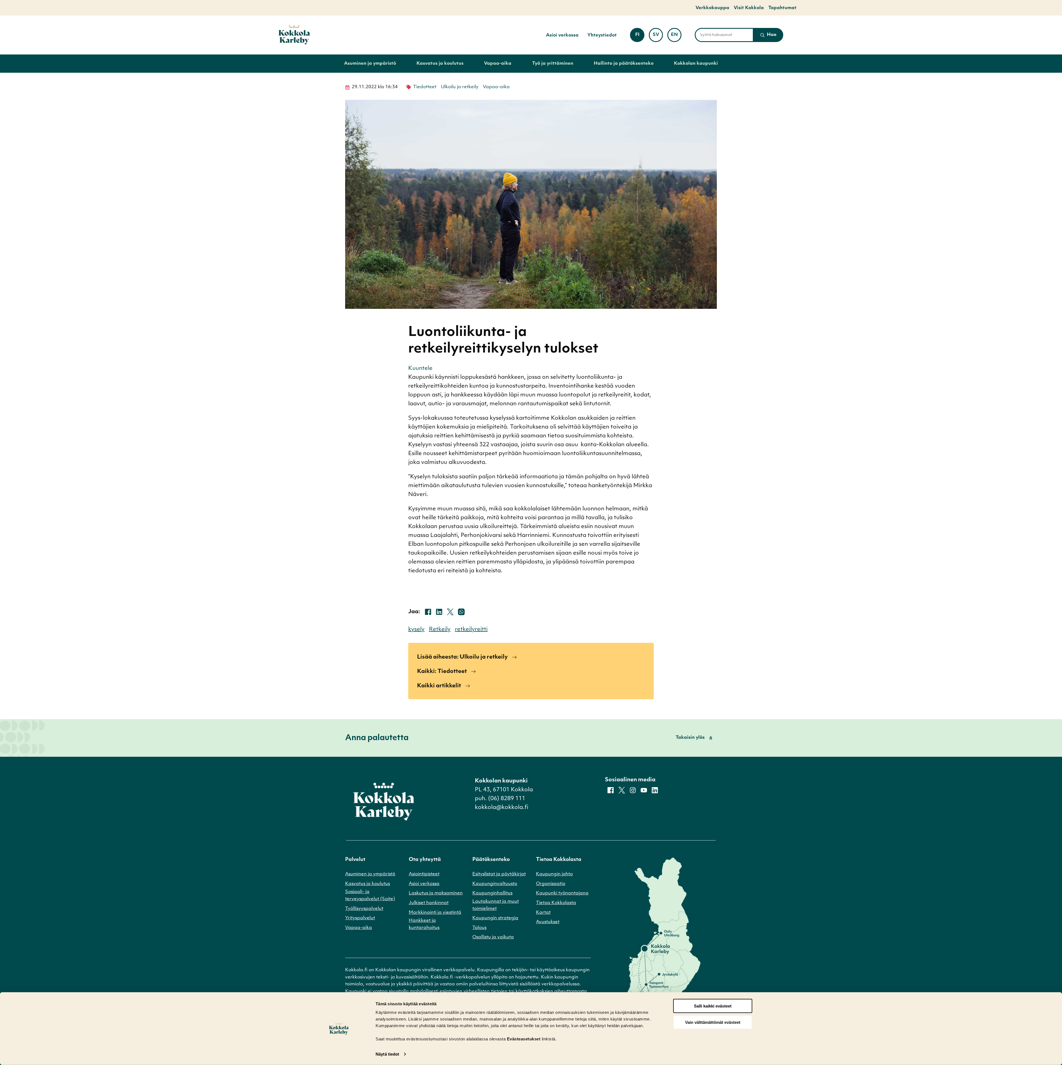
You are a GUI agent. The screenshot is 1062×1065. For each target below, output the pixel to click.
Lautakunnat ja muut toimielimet (495, 905)
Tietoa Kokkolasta (556, 903)
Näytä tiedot (387, 1054)
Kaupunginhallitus (492, 893)
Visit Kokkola (749, 8)
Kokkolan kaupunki (696, 63)
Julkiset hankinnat (429, 903)
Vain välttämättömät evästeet (712, 1022)
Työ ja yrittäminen (552, 63)
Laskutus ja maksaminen (436, 893)
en (676, 37)
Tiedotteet (424, 87)
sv (658, 37)
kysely (416, 629)
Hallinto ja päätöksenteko (624, 63)
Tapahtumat (782, 8)
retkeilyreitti (471, 629)
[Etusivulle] (294, 35)
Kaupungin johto (554, 874)
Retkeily (440, 629)
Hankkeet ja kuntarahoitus (424, 924)
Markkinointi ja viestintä (435, 912)
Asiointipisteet (424, 874)
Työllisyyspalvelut (364, 909)
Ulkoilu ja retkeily (459, 87)
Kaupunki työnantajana (562, 893)
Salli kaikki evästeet (713, 1006)
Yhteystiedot (602, 35)
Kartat (543, 912)
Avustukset (547, 922)
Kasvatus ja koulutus (440, 63)
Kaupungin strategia (495, 918)
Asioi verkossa (562, 35)
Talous (479, 928)
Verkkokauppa (712, 8)
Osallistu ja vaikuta (493, 937)
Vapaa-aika (497, 63)
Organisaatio (550, 884)
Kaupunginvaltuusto (494, 884)
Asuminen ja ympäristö (370, 63)
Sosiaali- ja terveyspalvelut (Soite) (370, 895)
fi (639, 37)
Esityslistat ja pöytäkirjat (499, 874)
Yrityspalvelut (360, 918)
